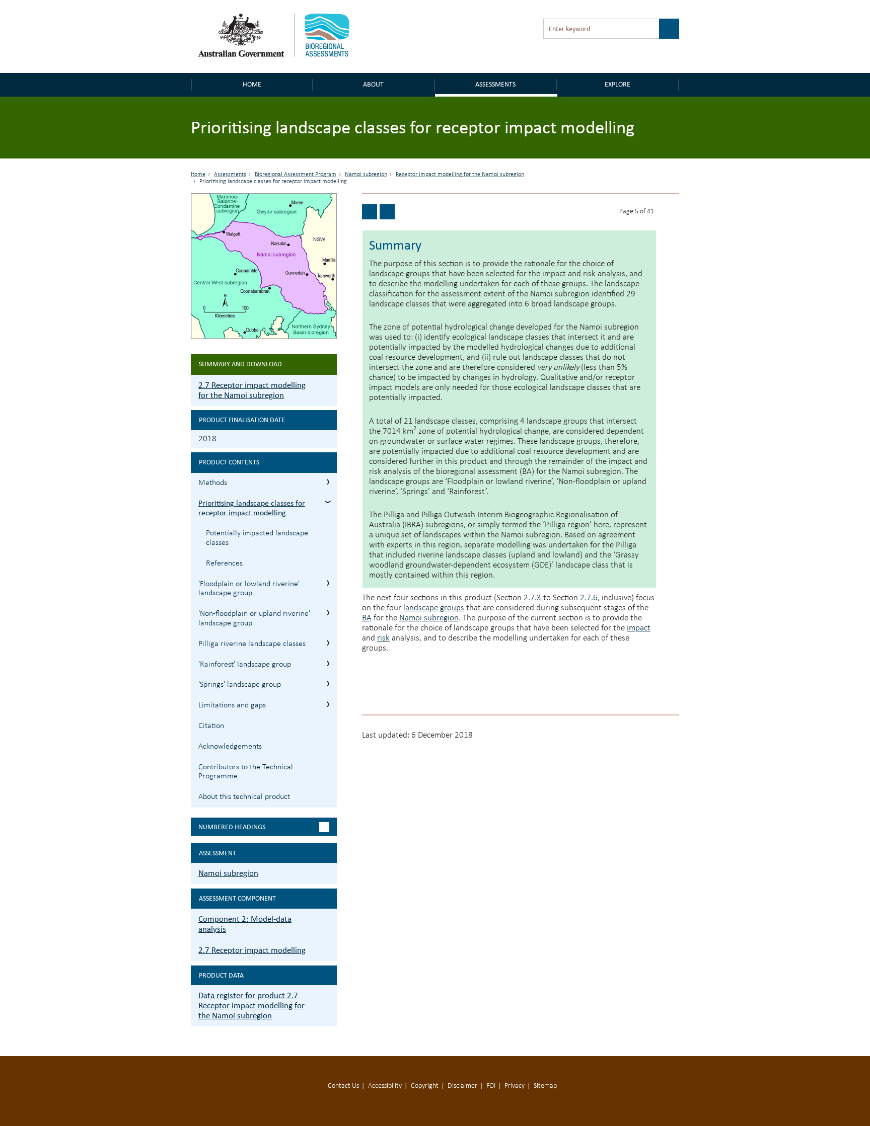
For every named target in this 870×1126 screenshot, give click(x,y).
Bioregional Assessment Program (295, 175)
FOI (490, 1086)
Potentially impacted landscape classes (257, 538)
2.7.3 (532, 598)
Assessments (495, 84)
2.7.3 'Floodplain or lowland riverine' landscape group (328, 583)
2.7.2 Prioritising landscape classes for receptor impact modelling (328, 502)
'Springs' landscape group (239, 685)
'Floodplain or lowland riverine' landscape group (249, 589)
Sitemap (545, 1086)
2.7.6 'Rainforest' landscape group (328, 663)
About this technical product (244, 797)
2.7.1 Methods (328, 482)
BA (367, 618)
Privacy (514, 1086)
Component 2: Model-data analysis (245, 924)
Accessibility (385, 1086)
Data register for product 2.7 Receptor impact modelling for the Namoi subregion (251, 1005)
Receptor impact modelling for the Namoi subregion (460, 175)
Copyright (425, 1086)
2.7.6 (589, 598)
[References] (369, 211)
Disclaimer (462, 1086)
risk (383, 638)
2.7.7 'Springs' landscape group (328, 683)
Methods (212, 483)
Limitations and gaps (232, 705)
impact (638, 628)
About (373, 84)
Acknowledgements (230, 747)
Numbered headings (231, 827)
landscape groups (433, 608)
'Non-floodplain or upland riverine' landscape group (254, 618)
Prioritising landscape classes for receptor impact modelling (251, 507)
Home (252, 84)
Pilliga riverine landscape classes (252, 644)
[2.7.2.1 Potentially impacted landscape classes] (387, 211)
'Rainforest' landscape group (244, 665)
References (224, 563)
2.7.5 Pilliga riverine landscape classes (328, 643)
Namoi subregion (366, 175)
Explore (617, 84)
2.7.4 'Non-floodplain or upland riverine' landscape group (328, 612)
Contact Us (343, 1086)
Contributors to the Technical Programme (245, 772)
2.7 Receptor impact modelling (252, 950)
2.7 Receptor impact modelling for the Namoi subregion (252, 390)
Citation (211, 726)
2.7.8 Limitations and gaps (328, 704)
